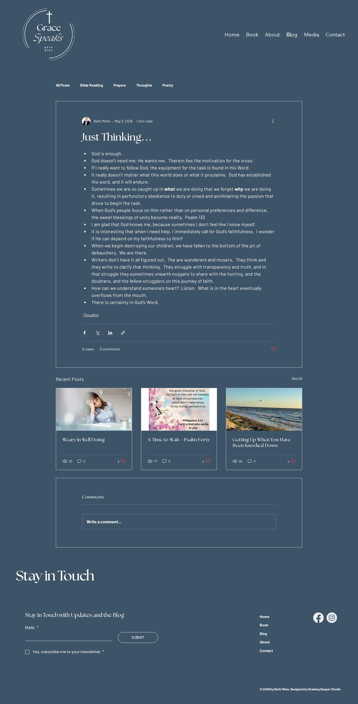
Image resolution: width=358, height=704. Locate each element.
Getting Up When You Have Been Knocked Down (261, 443)
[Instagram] (332, 617)
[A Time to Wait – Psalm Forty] (179, 409)
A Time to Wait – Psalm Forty (179, 440)
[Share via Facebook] (84, 332)
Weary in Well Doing (83, 440)
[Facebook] (318, 617)
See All (297, 378)
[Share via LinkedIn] (110, 332)
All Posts (63, 85)
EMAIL (32, 628)
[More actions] (273, 121)
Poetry (167, 85)
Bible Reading (91, 85)
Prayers (119, 85)
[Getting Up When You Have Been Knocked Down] (264, 409)
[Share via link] (123, 332)
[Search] (289, 34)
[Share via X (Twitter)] (97, 332)
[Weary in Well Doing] (94, 409)
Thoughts (144, 85)
